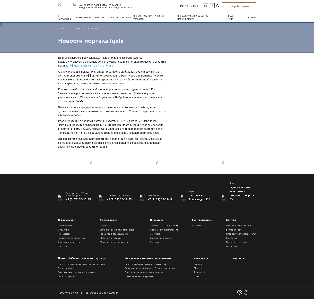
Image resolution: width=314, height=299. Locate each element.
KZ (182, 6)
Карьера (62, 246)
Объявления (232, 238)
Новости (198, 264)
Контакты (251, 17)
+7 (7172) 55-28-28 (160, 199)
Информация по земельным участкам (164, 232)
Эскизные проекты (67, 268)
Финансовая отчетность (69, 242)
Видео (196, 276)
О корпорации (64, 17)
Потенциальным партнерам (164, 225)
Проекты (154, 242)
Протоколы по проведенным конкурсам (144, 272)
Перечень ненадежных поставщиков (237, 244)
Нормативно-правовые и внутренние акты (238, 227)
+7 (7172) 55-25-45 (78, 199)
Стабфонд (113, 17)
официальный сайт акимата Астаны (92, 65)
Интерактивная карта (161, 238)
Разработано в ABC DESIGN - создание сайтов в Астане (88, 293)
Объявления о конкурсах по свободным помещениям (150, 268)
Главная (63, 28)
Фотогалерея (200, 272)
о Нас (199, 268)
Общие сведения (66, 225)
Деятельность (83, 17)
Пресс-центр (230, 17)
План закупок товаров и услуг (241, 234)
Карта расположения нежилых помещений (145, 264)
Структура (63, 230)
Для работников (238, 6)
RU (188, 6)
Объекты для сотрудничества (114, 242)
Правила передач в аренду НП (140, 276)
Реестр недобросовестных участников (76, 272)
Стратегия (105, 225)
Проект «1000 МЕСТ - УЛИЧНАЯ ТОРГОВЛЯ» (148, 17)
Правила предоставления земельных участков (81, 264)
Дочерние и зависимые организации (118, 230)
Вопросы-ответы (66, 276)
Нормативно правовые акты (114, 234)
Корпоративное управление (71, 238)
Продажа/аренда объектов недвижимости (192, 17)
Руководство (64, 234)
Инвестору (99, 17)
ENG (195, 6)
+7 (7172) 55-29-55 (119, 199)
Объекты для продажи (111, 238)
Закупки (126, 17)
